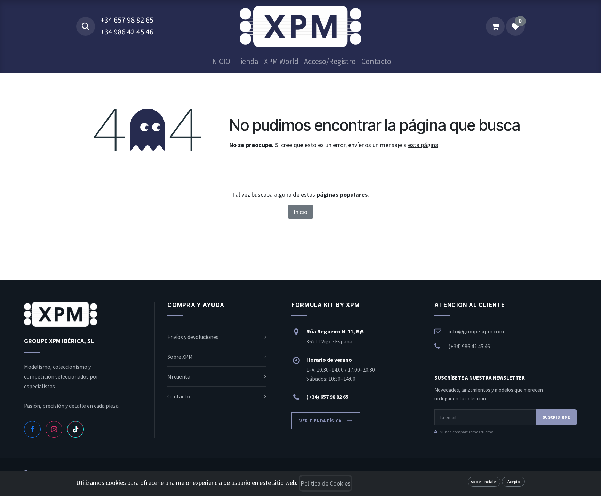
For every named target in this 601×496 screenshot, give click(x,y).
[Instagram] (54, 429)
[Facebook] (32, 429)
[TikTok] (75, 429)
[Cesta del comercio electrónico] (495, 26)
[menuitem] (220, 61)
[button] (85, 26)
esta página (423, 145)
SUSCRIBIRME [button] (556, 417)
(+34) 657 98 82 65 (327, 396)
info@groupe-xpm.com (476, 331)
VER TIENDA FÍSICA (320, 421)
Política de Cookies (325, 483)
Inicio (300, 212)
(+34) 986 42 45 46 (469, 346)
